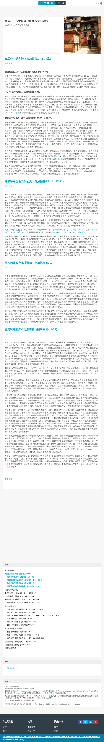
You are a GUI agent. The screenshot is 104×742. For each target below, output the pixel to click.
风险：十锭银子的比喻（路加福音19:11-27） (23, 635)
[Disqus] (52, 526)
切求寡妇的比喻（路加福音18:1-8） (20, 632)
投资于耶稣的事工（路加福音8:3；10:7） (22, 625)
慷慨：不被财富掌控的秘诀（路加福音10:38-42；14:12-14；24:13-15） (33, 616)
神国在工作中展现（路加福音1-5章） (18, 574)
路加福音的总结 (10, 648)
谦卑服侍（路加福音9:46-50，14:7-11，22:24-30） (26, 638)
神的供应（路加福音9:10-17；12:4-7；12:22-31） (23, 599)
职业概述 (81, 232)
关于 (5, 727)
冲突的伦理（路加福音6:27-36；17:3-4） (20, 596)
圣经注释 (31, 727)
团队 (5, 731)
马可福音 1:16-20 (76, 230)
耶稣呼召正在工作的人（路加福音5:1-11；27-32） (35, 181)
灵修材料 (31, 731)
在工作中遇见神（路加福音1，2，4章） (29, 58)
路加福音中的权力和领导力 (14, 629)
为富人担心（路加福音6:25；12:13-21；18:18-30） (26, 609)
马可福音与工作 (59, 230)
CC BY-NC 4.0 (47, 693)
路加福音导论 (9, 571)
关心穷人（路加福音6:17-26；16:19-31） (22, 612)
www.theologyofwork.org (39, 230)
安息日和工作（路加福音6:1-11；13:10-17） (21, 593)
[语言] (101, 3)
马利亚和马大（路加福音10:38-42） (20, 619)
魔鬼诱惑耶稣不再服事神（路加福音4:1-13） (32, 329)
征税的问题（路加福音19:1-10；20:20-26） (21, 642)
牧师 (56, 727)
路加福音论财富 (10, 606)
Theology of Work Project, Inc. (30, 691)
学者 (56, 731)
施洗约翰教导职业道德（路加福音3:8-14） (30, 262)
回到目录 (8, 63)
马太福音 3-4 (18, 232)
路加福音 (10, 668)
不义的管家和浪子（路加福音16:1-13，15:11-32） (25, 602)
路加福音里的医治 (11, 590)
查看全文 (8, 479)
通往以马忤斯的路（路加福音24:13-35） (22, 622)
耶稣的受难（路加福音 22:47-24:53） (18, 645)
